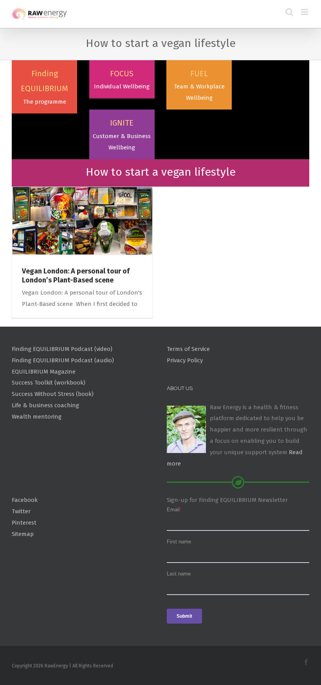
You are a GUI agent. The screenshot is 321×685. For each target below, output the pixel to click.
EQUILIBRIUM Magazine (44, 371)
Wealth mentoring (36, 416)
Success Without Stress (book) (53, 393)
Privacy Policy (185, 360)
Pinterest (24, 522)
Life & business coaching (45, 405)
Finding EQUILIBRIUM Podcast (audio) (63, 360)
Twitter (21, 511)
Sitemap (23, 534)
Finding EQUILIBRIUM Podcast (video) (62, 348)
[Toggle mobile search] (289, 12)
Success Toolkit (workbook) (48, 382)
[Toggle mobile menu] (305, 12)
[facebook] (306, 662)
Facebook (25, 499)
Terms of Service (188, 348)
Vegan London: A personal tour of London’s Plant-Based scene (76, 275)
